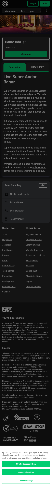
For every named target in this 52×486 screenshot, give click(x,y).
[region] (26, 465)
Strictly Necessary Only (26, 464)
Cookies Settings (26, 480)
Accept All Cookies (26, 472)
